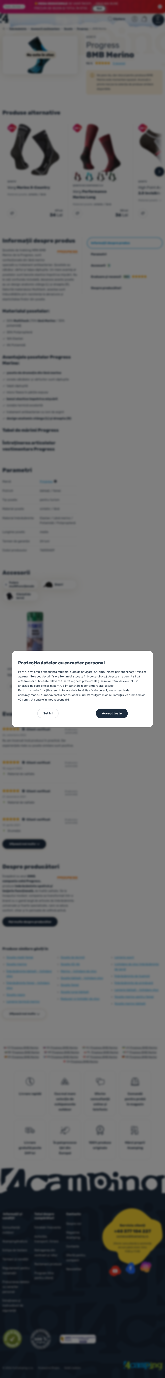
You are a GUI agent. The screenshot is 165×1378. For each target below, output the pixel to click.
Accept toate (112, 713)
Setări (48, 713)
